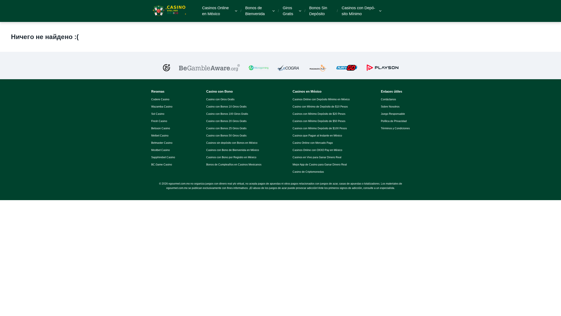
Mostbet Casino (160, 150)
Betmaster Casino (161, 142)
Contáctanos (388, 99)
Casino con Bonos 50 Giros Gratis (226, 135)
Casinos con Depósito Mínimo (358, 11)
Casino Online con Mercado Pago (313, 142)
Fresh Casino (159, 121)
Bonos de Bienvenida (255, 11)
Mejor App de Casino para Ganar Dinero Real (320, 164)
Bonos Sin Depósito (318, 11)
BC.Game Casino (161, 164)
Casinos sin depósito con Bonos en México (231, 142)
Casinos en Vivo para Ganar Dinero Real (317, 157)
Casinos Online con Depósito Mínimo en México (321, 99)
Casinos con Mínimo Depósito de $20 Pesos (319, 113)
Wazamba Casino (161, 106)
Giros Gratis (288, 11)
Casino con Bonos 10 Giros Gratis (226, 106)
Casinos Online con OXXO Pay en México (317, 150)
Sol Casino (157, 113)
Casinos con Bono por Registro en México (231, 157)
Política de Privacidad (394, 121)
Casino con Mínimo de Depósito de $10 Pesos (320, 106)
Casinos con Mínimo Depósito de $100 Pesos (320, 128)
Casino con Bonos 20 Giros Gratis (226, 121)
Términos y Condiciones (395, 128)
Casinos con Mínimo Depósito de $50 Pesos (319, 121)
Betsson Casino (160, 128)
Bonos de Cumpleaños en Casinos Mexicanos (233, 164)
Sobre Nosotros (390, 106)
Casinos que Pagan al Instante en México (317, 135)
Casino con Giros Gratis (220, 99)
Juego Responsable (393, 113)
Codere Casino (160, 99)
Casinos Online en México (215, 11)
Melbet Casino (160, 135)
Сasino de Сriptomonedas (308, 171)
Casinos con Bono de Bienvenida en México (232, 150)
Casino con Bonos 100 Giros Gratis (227, 113)
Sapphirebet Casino (163, 157)
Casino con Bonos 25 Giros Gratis (226, 128)
